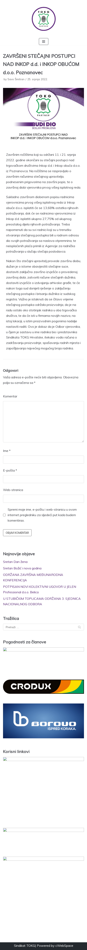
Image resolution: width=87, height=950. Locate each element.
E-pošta (10, 470)
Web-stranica (13, 490)
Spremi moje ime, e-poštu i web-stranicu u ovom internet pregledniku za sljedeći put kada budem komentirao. (42, 514)
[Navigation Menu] (43, 41)
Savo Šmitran (15, 79)
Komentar (10, 396)
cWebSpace (64, 946)
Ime (7, 451)
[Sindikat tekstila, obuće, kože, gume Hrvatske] (43, 18)
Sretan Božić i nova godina (22, 568)
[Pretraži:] (43, 627)
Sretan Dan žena (15, 562)
